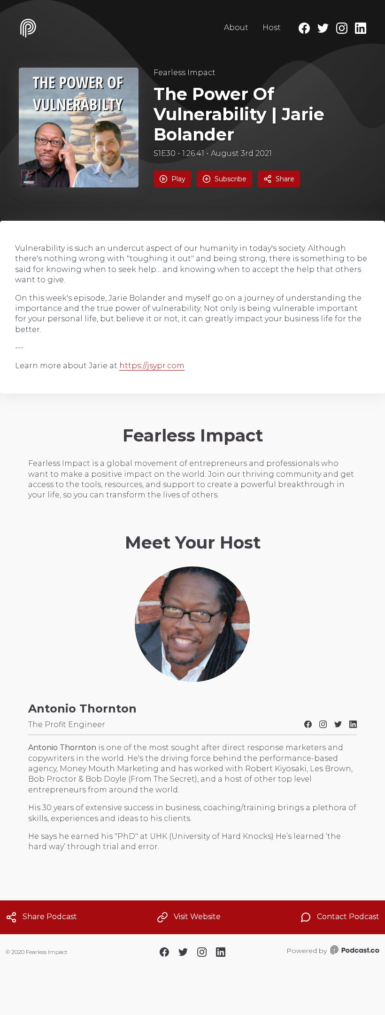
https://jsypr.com (152, 365)
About (236, 27)
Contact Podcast (348, 916)
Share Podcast (50, 916)
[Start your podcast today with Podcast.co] (354, 951)
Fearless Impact (185, 72)
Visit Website (197, 916)
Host (271, 27)
